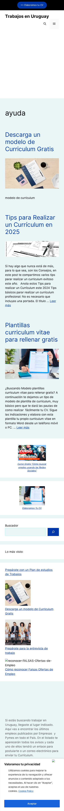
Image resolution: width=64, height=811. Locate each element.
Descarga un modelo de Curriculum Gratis (29, 141)
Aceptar (32, 803)
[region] (32, 785)
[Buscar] (53, 532)
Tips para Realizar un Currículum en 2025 (30, 224)
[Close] (57, 760)
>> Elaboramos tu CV (32, 5)
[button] (44, 24)
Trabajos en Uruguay (27, 16)
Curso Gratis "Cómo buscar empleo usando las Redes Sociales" (32, 467)
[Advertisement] (32, 66)
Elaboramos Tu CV (32, 508)
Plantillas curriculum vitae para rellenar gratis (31, 332)
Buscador (11, 525)
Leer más (23, 427)
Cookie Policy (25, 790)
